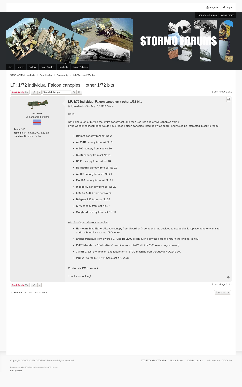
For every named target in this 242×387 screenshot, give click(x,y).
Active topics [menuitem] (227, 15)
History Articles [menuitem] (80, 67)
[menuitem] (13, 370)
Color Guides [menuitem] (47, 67)
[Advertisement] (121, 323)
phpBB (24, 367)
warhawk (37, 113)
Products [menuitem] (63, 67)
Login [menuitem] (229, 7)
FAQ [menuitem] (10, 67)
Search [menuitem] (20, 67)
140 (23, 129)
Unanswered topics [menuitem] (207, 15)
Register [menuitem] (214, 7)
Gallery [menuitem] (32, 67)
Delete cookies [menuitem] (195, 360)
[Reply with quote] (228, 99)
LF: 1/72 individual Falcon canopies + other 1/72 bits (62, 85)
